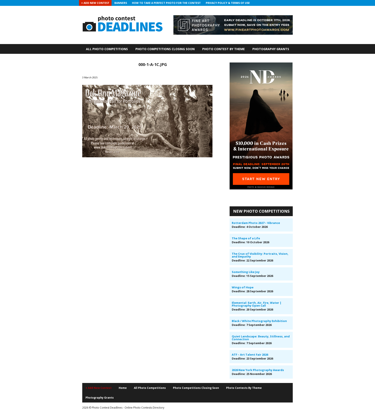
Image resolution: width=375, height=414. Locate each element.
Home (123, 388)
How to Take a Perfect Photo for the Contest (166, 3)
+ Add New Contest (95, 3)
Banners (120, 3)
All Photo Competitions (107, 49)
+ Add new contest (99, 388)
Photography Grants (270, 49)
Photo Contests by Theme (244, 388)
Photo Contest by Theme (223, 49)
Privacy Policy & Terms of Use (228, 3)
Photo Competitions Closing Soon (165, 49)
